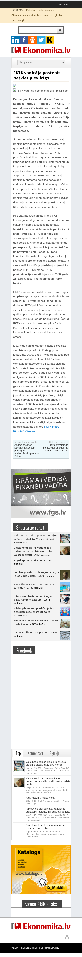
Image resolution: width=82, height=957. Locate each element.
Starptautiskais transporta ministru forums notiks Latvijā (45, 827)
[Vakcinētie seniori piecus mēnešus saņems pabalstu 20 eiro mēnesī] (65, 542)
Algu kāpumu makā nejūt (29, 560)
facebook (24, 40)
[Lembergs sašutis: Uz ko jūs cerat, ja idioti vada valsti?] (65, 579)
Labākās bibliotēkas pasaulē (31, 632)
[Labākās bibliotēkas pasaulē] (65, 639)
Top (18, 753)
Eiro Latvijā (17, 20)
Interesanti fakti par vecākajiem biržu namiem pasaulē (34, 597)
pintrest (32, 40)
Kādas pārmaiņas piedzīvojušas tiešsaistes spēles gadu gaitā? (34, 610)
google (15, 40)
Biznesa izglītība (52, 15)
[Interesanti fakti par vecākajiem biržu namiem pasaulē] (65, 602)
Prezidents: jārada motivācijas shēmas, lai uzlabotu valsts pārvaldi (55, 448)
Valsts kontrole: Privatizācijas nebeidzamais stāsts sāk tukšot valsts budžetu (33, 551)
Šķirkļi (54, 753)
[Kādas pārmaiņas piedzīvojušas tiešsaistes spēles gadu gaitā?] (65, 615)
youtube (50, 40)
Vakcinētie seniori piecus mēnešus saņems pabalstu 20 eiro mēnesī (35, 537)
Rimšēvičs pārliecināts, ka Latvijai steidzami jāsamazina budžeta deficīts (48, 810)
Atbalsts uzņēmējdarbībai (26, 15)
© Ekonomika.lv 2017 (49, 948)
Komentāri (35, 753)
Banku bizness (45, 10)
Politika (30, 10)
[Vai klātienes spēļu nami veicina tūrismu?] (65, 591)
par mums (64, 4)
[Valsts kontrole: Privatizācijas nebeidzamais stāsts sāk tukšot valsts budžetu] (65, 554)
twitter (41, 40)
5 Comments (47, 817)
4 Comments (46, 834)
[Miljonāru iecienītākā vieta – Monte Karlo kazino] (65, 627)
